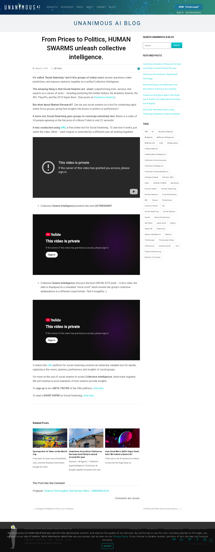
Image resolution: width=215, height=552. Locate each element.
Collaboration (172, 143)
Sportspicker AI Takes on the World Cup (50, 452)
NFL (146, 200)
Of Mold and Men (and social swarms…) (161, 508)
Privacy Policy (120, 536)
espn (147, 183)
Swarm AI (148, 229)
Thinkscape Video (166, 240)
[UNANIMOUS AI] (22, 7)
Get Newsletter (193, 12)
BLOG (112, 7)
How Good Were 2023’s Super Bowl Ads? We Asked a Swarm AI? (122, 452)
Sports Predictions (162, 217)
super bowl (161, 223)
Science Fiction (151, 206)
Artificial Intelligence (165, 137)
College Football (151, 177)
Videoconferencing (153, 252)
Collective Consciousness (155, 160)
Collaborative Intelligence (155, 154)
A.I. (153, 132)
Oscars (155, 200)
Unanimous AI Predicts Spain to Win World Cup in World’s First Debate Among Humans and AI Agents (162, 99)
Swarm (173, 223)
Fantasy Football (159, 183)
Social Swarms (169, 212)
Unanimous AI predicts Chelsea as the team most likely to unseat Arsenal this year (85, 454)
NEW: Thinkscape (189, 7)
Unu (177, 246)
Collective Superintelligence (156, 172)
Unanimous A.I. (165, 246)
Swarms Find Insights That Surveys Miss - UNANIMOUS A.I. (77, 490)
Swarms (168, 234)
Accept (108, 546)
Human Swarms (151, 194)
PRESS (79, 7)
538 (146, 132)
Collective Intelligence (154, 166)
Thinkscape (150, 240)
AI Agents (149, 137)
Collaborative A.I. (151, 149)
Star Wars (148, 223)
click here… (99, 388)
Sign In (180, 12)
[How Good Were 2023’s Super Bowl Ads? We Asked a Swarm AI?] (122, 438)
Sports (147, 217)
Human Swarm (151, 189)
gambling (175, 183)
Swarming (161, 229)
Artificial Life (150, 143)
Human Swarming (168, 189)
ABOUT (89, 7)
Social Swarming (152, 212)
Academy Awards (165, 132)
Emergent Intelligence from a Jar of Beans (55, 508)
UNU (63, 127)
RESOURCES (67, 7)
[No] (211, 540)
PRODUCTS (52, 7)
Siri (163, 206)
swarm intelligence (153, 234)
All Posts (58, 68)
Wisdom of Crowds (152, 257)
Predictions (167, 200)
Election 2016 (167, 177)
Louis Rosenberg (169, 194)
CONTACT (101, 7)
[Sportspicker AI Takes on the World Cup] (50, 438)
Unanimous (149, 246)
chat (161, 143)
